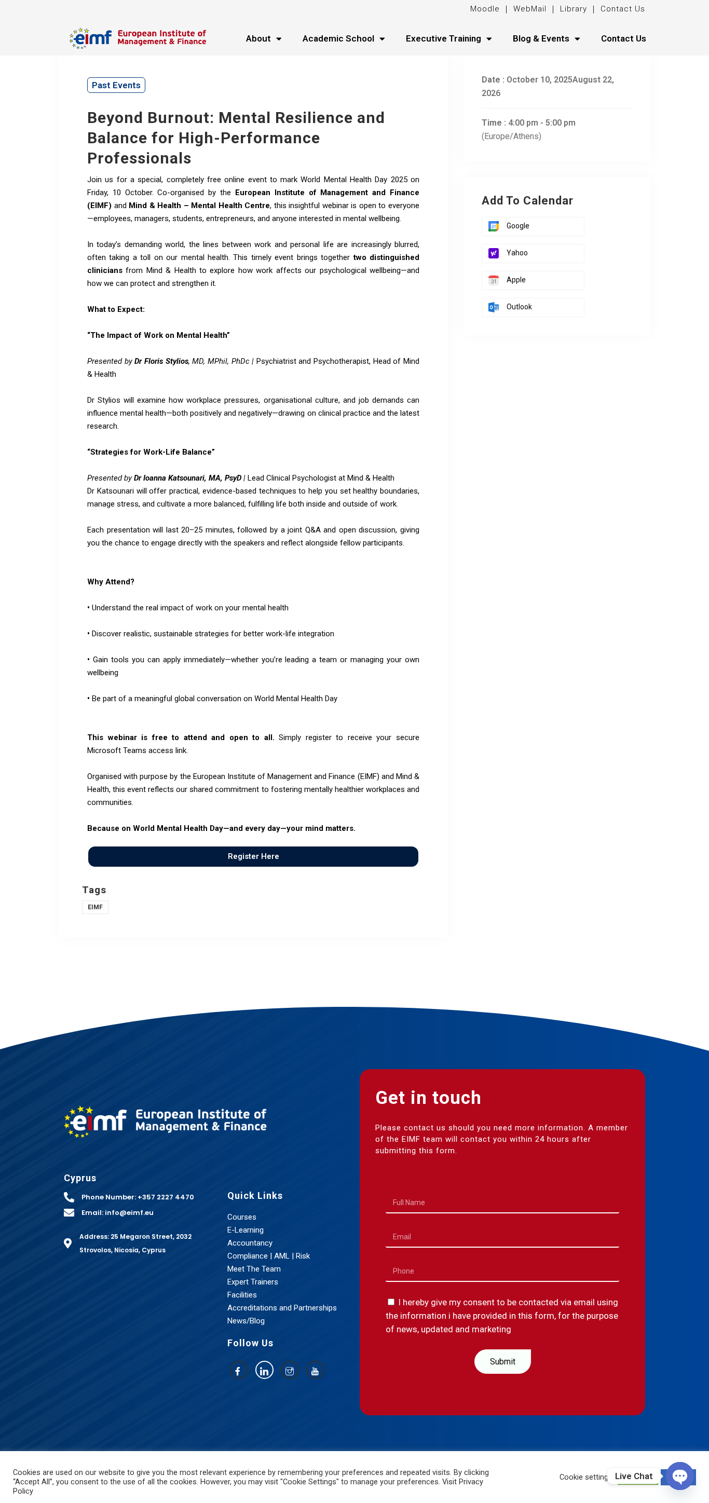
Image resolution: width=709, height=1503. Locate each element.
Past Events (116, 85)
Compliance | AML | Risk (268, 1256)
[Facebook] (239, 1370)
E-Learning (245, 1230)
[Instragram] (290, 1370)
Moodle (486, 8)
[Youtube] (315, 1370)
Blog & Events (541, 38)
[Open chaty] (680, 1476)
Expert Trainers (252, 1282)
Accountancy (249, 1243)
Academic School (338, 38)
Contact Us (623, 8)
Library (573, 8)
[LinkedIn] (264, 1370)
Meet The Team (254, 1269)
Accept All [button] (638, 1477)
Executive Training (443, 38)
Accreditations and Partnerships (282, 1308)
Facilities (242, 1295)
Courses (241, 1217)
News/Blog (246, 1321)
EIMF (95, 907)
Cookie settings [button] (586, 1477)
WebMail (529, 8)
